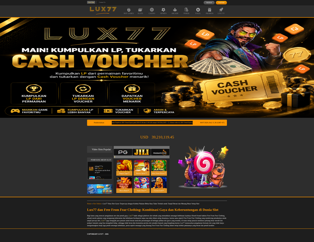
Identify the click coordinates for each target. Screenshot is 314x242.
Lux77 (131, 216)
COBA (124, 162)
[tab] (123, 152)
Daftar (221, 3)
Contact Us (102, 2)
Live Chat (91, 2)
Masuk (209, 3)
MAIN (124, 168)
